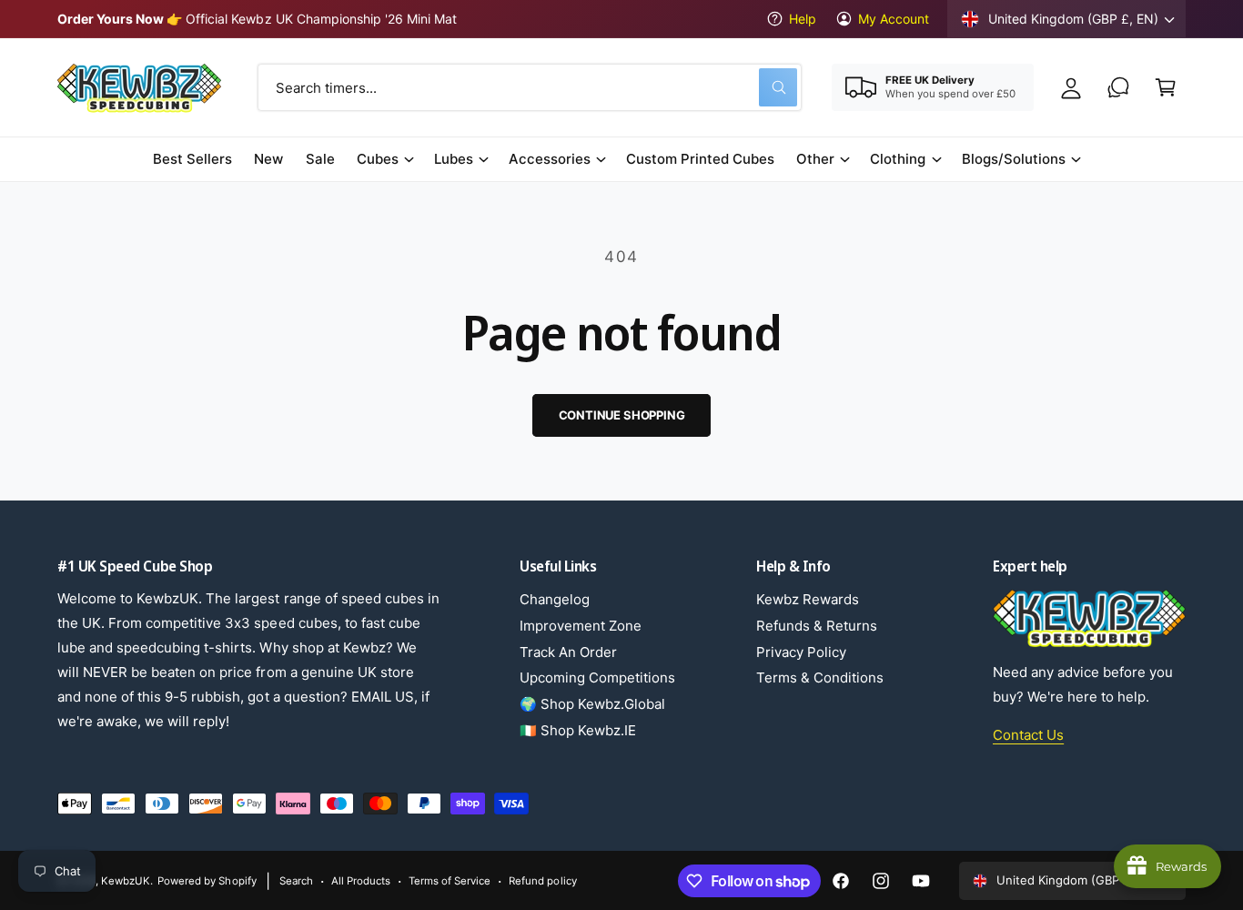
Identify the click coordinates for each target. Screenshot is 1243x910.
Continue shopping (622, 415)
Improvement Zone (581, 625)
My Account (893, 18)
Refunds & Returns (816, 625)
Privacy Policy (801, 652)
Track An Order (568, 652)
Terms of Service (449, 881)
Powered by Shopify (206, 881)
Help (802, 18)
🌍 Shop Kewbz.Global (592, 704)
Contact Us (1028, 734)
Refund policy (542, 881)
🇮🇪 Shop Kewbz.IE (578, 730)
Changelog (555, 599)
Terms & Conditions (820, 677)
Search (296, 881)
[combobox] (530, 87)
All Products (360, 881)
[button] (1165, 87)
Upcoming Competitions (597, 677)
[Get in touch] (1118, 87)
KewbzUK (125, 881)
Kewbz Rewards (807, 599)
